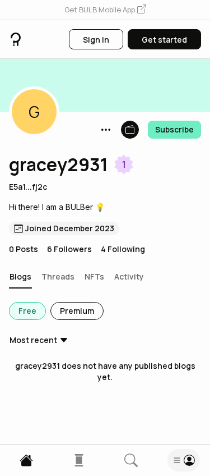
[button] (105, 10)
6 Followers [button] (69, 249)
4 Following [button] (123, 249)
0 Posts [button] (23, 249)
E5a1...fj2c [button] (28, 186)
